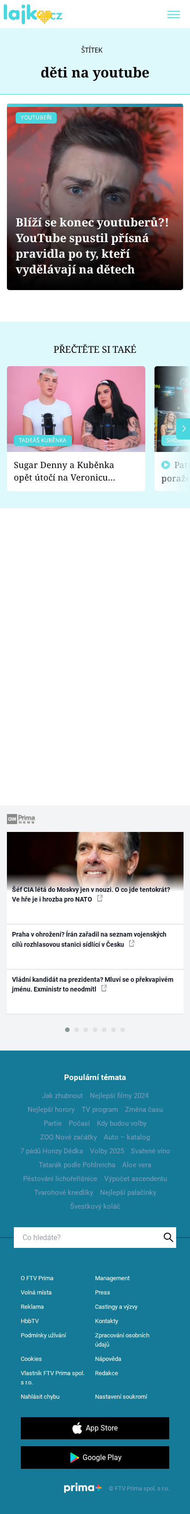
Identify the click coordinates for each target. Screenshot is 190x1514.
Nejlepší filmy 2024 (119, 1096)
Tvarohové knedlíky (63, 1192)
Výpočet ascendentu (135, 1179)
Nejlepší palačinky (128, 1192)
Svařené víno (150, 1151)
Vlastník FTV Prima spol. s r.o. (52, 1378)
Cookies (31, 1358)
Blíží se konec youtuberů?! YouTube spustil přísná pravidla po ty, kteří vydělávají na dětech (92, 245)
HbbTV (30, 1321)
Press (102, 1292)
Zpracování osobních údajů (122, 1340)
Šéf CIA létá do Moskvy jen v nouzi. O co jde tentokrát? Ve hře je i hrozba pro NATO (91, 894)
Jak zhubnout (62, 1096)
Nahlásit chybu (40, 1396)
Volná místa (36, 1292)
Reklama (32, 1306)
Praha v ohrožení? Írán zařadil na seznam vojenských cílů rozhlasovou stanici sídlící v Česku (89, 939)
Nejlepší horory (51, 1109)
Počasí (79, 1123)
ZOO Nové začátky (68, 1137)
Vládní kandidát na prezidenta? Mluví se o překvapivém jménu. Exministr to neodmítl (92, 984)
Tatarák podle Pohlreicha (77, 1165)
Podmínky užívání (43, 1335)
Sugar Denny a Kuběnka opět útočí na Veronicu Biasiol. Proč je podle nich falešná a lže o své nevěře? (69, 471)
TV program (100, 1109)
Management (112, 1278)
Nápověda (108, 1358)
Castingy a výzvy (116, 1306)
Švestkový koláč (95, 1206)
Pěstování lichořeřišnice (60, 1179)
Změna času (144, 1109)
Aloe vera (136, 1165)
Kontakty (106, 1321)
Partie (53, 1123)
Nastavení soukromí (121, 1396)
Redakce (106, 1373)
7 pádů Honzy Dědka (51, 1151)
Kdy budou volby (122, 1123)
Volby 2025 (107, 1151)
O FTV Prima (37, 1278)
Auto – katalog (127, 1137)
